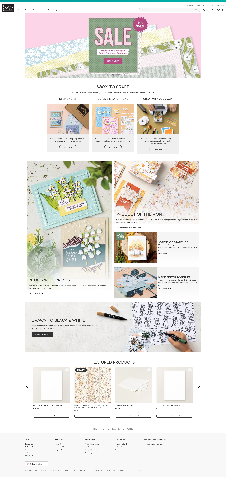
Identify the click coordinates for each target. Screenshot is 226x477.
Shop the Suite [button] (35, 293)
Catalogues (119, 440)
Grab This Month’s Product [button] (128, 227)
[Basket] (223, 9)
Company (59, 440)
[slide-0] (107, 74)
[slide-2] (119, 74)
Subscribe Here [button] (165, 253)
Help (27, 440)
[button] (213, 9)
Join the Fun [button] (164, 288)
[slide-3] (124, 74)
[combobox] (169, 10)
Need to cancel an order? (154, 440)
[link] (218, 9)
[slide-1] (113, 74)
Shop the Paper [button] (42, 334)
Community (90, 440)
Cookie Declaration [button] (135, 470)
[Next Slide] (198, 389)
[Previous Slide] (27, 389)
